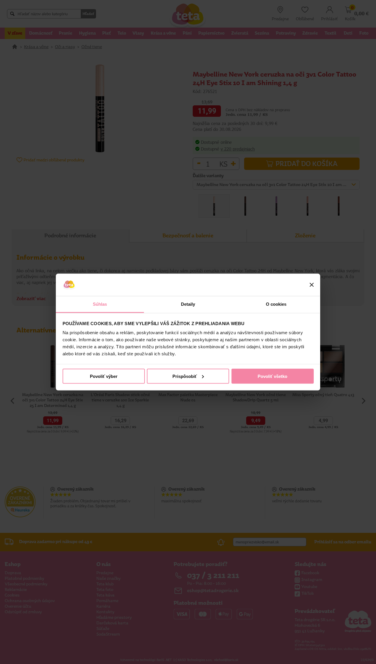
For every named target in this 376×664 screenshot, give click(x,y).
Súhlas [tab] (100, 304)
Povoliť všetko (272, 376)
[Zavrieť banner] (312, 285)
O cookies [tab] (276, 304)
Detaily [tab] (188, 304)
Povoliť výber (104, 376)
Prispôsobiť (184, 376)
